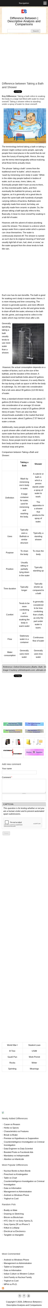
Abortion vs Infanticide (14, 1159)
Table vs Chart (10, 1178)
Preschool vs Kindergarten (16, 1174)
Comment (7, 777)
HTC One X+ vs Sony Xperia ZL (18, 1221)
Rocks (12, 1063)
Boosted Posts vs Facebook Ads (18, 1152)
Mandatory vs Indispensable (16, 1156)
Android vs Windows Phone (16, 1195)
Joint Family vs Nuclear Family (18, 1277)
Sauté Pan (12, 1057)
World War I (12, 1045)
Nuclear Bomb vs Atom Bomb (17, 1171)
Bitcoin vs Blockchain (13, 1217)
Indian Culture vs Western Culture (19, 1274)
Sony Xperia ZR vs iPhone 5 (17, 1224)
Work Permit (34, 1057)
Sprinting (12, 1069)
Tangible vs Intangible (14, 1235)
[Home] (24, 13)
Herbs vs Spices (11, 1128)
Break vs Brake (11, 1135)
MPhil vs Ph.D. (10, 1284)
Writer (34, 1063)
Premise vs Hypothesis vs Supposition (21, 1138)
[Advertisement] (24, 58)
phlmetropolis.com (26, 670)
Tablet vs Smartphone (14, 1267)
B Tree (12, 1051)
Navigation (24, 3)
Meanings (34, 1069)
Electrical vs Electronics (14, 1231)
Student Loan (34, 1045)
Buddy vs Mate (10, 1210)
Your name (7, 768)
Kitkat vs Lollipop (11, 1228)
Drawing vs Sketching (14, 1214)
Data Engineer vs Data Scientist (18, 1149)
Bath (40, 667)
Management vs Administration (18, 1191)
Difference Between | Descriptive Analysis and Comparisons (24, 21)
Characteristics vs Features (16, 1131)
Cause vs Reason (12, 1124)
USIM (34, 1051)
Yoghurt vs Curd (11, 1198)
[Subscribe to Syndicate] (3, 1288)
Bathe (34, 667)
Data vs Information (12, 1188)
